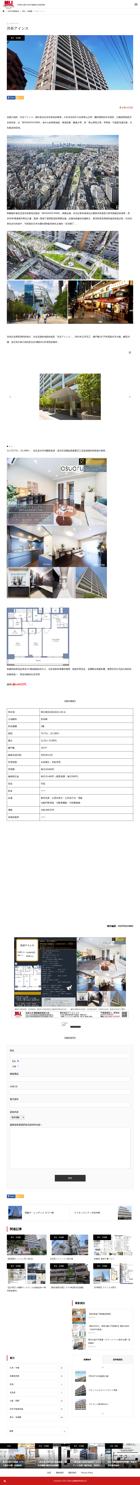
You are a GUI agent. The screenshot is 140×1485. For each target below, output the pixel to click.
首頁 (49, 1473)
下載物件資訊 (75, 1027)
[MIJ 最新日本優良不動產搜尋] (8, 5)
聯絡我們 (60, 1473)
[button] (10, 397)
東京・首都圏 (16, 38)
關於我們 (72, 1473)
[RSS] (4, 1481)
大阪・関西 (97, 1446)
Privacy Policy (87, 1473)
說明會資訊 (118, 1359)
